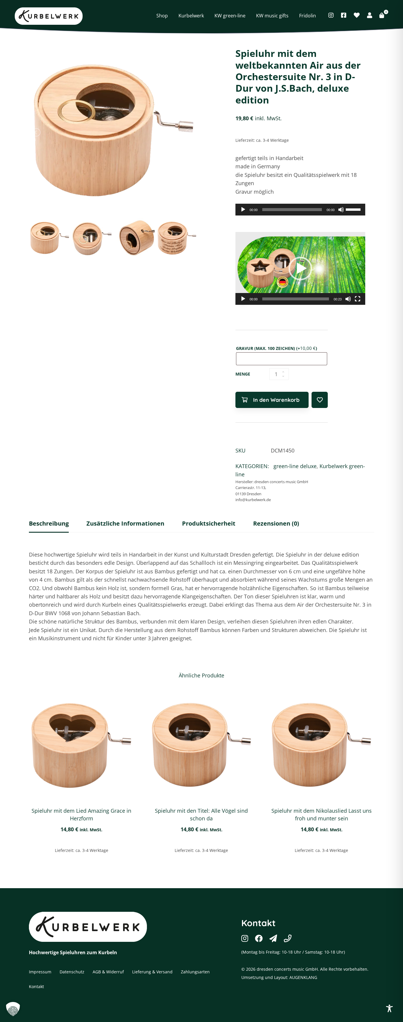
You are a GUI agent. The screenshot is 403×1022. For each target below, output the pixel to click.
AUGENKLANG (303, 977)
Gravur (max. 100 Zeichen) (276, 348)
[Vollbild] (358, 299)
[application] (300, 209)
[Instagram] (331, 15)
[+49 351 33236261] (287, 938)
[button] (300, 268)
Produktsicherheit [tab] (208, 523)
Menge (242, 374)
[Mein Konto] (369, 15)
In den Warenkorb (276, 399)
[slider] (354, 209)
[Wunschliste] (357, 15)
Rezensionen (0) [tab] (276, 523)
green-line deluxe (295, 466)
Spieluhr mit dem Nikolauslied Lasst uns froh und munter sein (321, 814)
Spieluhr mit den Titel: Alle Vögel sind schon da (201, 814)
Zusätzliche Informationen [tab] (125, 523)
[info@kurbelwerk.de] (273, 938)
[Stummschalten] (341, 210)
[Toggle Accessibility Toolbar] (389, 1008)
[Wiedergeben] (243, 210)
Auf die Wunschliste (320, 400)
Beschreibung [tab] (49, 523)
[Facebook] (343, 15)
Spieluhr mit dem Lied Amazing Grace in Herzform (81, 814)
